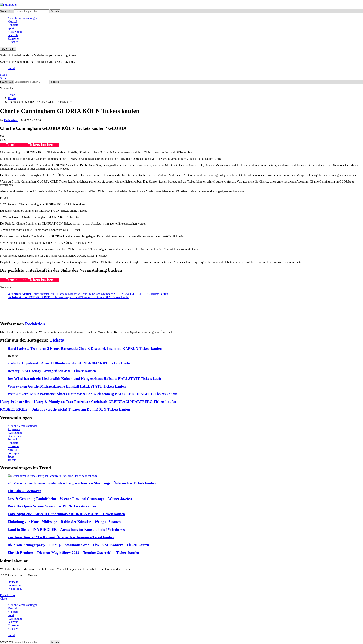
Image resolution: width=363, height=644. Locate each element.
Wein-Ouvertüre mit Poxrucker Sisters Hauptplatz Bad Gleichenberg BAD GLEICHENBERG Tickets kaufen (92, 394)
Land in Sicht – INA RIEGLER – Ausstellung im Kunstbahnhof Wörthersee (66, 529)
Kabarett (13, 24)
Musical (12, 21)
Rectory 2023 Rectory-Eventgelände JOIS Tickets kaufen (52, 371)
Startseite (13, 581)
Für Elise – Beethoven (24, 491)
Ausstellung (15, 31)
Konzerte (13, 38)
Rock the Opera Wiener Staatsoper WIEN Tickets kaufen (52, 506)
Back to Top (7, 595)
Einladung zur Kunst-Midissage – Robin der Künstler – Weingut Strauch (64, 522)
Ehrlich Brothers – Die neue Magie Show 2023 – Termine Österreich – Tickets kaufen (73, 553)
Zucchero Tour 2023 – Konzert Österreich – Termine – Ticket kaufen (61, 537)
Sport (11, 28)
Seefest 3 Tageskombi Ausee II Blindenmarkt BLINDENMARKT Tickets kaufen (70, 363)
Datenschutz (15, 588)
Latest (11, 68)
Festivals (13, 35)
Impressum (14, 585)
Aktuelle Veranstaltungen (23, 18)
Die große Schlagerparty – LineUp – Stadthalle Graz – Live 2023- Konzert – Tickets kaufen (78, 545)
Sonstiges (13, 453)
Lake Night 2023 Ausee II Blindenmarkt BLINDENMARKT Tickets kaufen (66, 514)
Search (55, 11)
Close (3, 598)
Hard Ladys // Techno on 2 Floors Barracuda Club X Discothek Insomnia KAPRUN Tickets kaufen (85, 348)
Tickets (57, 340)
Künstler (13, 42)
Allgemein (14, 429)
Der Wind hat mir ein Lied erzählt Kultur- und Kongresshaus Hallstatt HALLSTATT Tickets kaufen (86, 379)
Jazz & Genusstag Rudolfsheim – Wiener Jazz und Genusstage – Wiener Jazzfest (70, 499)
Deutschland (15, 436)
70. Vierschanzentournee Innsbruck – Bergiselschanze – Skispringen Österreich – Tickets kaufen (82, 483)
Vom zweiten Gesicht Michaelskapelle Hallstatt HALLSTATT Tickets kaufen (67, 386)
